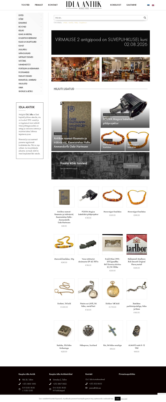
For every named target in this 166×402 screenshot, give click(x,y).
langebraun (83, 22)
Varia (21, 87)
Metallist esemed (26, 57)
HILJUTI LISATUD (64, 89)
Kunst (21, 45)
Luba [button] (117, 399)
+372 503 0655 (95, 383)
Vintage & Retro (26, 91)
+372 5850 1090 (29, 384)
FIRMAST (39, 4)
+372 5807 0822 (60, 384)
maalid (71, 22)
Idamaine (23, 23)
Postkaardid (24, 72)
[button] (132, 165)
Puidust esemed (25, 76)
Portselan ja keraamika (29, 68)
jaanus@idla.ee (95, 388)
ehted (65, 22)
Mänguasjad (25, 53)
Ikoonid (22, 26)
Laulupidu (23, 49)
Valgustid (23, 83)
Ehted (21, 15)
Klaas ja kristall (25, 34)
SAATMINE (131, 4)
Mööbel (22, 61)
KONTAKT (53, 4)
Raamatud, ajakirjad (27, 80)
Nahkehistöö (25, 64)
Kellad (21, 30)
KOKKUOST (115, 4)
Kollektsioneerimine (28, 38)
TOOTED (25, 4)
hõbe (76, 22)
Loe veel (124, 398)
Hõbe (21, 19)
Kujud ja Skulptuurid (27, 42)
